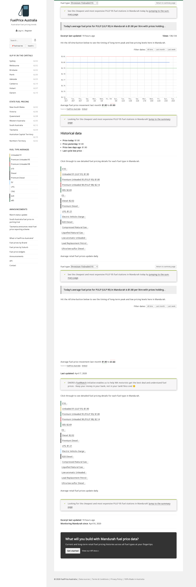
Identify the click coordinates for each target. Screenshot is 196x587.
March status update (18, 215)
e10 (12, 168)
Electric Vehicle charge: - (74, 216)
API (11, 261)
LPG (12, 187)
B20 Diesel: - (68, 222)
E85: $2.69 (67, 190)
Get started (72, 550)
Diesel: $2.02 (68, 200)
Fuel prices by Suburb (19, 247)
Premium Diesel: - (70, 206)
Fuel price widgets (17, 252)
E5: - (64, 195)
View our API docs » (90, 551)
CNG (13, 191)
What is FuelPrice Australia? (21, 238)
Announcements (18, 209)
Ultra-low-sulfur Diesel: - (74, 248)
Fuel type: (66, 3)
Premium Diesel (18, 178)
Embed (84, 109)
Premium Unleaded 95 (20, 159)
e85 (12, 200)
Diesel (13, 173)
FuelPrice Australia (23, 20)
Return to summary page (165, 3)
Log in (20, 30)
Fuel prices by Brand (18, 242)
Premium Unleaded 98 (20, 164)
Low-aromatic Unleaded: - (74, 237)
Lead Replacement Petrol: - (75, 243)
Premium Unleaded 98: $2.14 (81, 184)
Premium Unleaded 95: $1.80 (81, 179)
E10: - (64, 168)
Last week (171, 49)
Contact (13, 265)
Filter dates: (140, 49)
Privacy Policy (116, 579)
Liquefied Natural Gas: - (73, 232)
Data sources (84, 579)
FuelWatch (81, 382)
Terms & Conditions (100, 579)
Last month (160, 49)
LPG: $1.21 (67, 211)
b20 (12, 196)
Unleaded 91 (16, 155)
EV (12, 182)
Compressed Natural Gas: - (75, 227)
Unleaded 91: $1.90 (75, 174)
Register (28, 30)
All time (150, 49)
